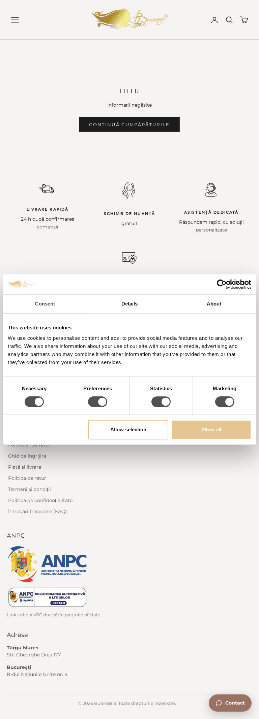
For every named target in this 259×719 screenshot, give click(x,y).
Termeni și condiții (29, 489)
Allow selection (128, 429)
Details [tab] (129, 304)
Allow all (211, 429)
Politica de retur (27, 478)
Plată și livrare (24, 467)
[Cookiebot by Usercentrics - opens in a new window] (221, 284)
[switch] (97, 401)
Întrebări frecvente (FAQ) (37, 511)
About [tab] (214, 304)
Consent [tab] (45, 304)
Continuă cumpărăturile (129, 124)
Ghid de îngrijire (27, 456)
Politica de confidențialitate (40, 500)
